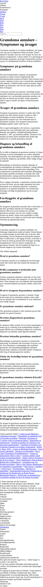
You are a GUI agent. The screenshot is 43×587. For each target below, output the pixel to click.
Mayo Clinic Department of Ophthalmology (20, 452)
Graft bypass (6, 469)
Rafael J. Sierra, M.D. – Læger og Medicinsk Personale (21, 448)
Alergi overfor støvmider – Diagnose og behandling (21, 450)
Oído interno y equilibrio (33, 467)
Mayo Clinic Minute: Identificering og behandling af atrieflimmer (21, 465)
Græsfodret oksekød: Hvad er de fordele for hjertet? (19, 477)
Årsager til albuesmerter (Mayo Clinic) (19, 454)
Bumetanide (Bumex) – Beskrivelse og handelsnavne (20, 475)
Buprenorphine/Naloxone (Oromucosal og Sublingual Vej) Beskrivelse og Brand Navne (21, 472)
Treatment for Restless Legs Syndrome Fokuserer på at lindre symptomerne (20, 446)
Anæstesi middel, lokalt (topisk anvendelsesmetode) (20, 457)
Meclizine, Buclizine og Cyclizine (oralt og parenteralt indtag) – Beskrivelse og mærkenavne (20, 440)
